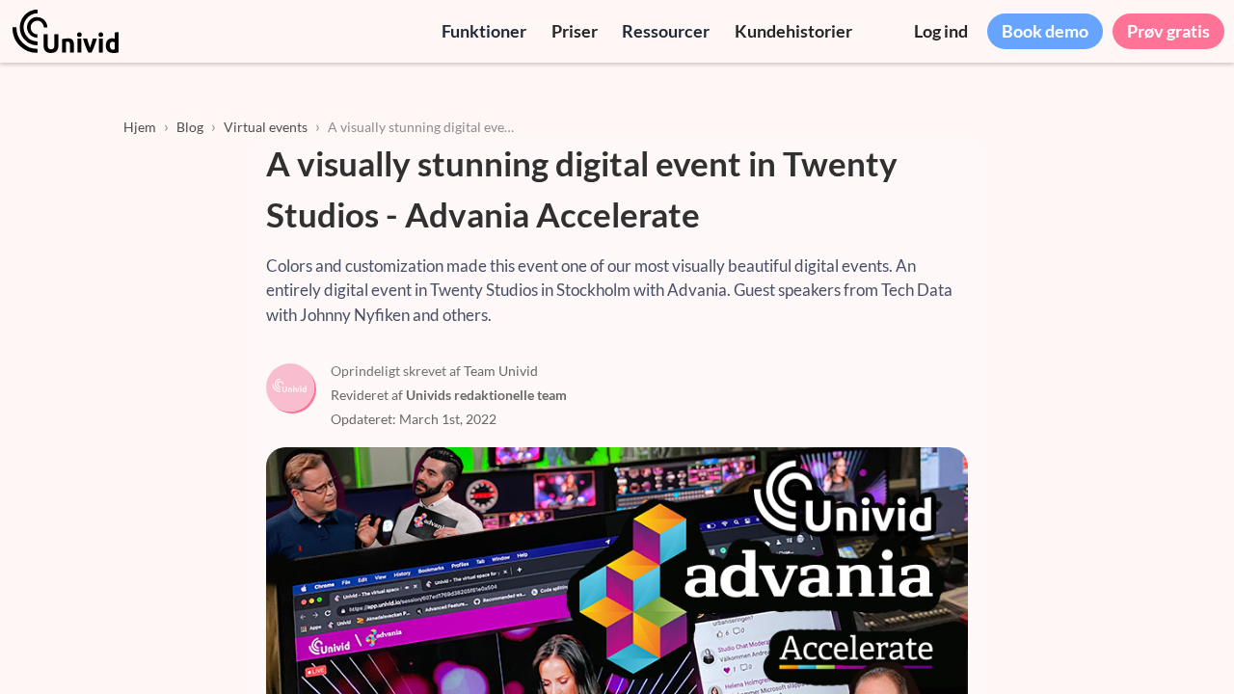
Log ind (941, 30)
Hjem (139, 127)
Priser (574, 30)
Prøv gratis (1168, 30)
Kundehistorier (793, 30)
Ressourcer (666, 30)
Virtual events (266, 127)
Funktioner (484, 30)
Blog (189, 127)
